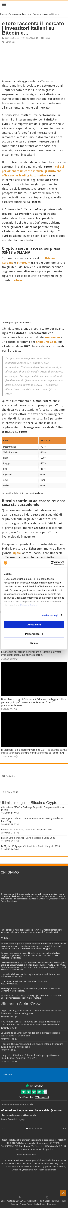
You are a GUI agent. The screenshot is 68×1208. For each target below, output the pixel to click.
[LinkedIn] (33, 1197)
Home (3, 14)
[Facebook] (23, 1197)
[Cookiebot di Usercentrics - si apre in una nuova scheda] (50, 563)
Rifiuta (34, 643)
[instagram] (40, 1197)
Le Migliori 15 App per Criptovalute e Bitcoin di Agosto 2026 (30, 846)
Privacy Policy (28, 605)
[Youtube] (36, 1197)
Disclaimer (52, 1204)
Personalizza (32, 634)
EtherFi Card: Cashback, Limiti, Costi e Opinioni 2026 (26, 829)
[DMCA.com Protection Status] (34, 1183)
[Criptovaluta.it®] (34, 4)
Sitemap (15, 1204)
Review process (59, 1201)
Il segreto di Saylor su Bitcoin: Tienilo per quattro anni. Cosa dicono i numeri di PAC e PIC (31, 1056)
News (47, 38)
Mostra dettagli (49, 615)
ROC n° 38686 (23, 1166)
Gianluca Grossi (12, 38)
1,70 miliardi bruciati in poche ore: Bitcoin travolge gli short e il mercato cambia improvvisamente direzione (30, 1023)
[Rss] (19, 1197)
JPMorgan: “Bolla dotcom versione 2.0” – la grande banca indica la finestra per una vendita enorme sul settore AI (34, 751)
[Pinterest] (29, 1197)
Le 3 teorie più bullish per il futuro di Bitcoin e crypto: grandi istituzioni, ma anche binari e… (31, 653)
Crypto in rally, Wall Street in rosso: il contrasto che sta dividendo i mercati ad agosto (31, 1012)
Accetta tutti (34, 624)
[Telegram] (47, 1197)
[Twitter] (26, 1197)
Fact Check (45, 1201)
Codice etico (33, 1201)
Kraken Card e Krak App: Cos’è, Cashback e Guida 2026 (28, 838)
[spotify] (43, 1197)
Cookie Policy (40, 1204)
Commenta (10, 42)
